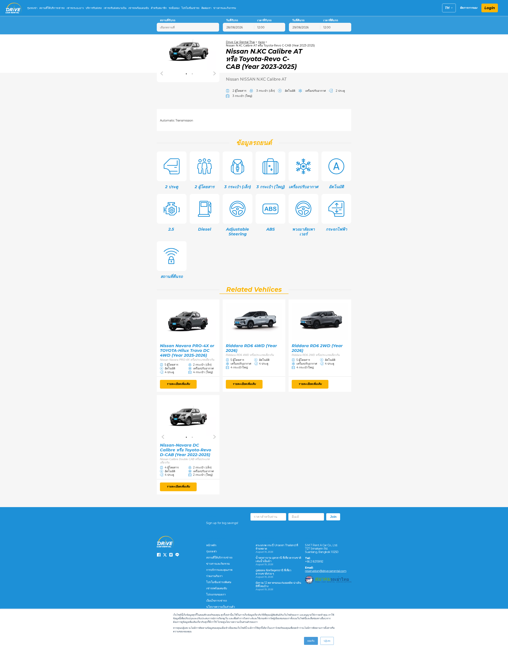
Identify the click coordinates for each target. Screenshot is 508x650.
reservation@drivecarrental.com (325, 571)
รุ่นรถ (261, 42)
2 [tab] (192, 74)
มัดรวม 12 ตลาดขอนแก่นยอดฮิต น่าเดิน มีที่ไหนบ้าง (278, 584)
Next (214, 73)
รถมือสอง (174, 8)
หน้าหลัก (211, 545)
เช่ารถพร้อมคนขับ (138, 8)
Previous (162, 73)
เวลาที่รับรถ (264, 20)
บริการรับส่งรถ (94, 8)
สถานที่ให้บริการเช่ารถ (52, 8)
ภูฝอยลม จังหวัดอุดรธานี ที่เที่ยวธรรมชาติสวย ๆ (273, 571)
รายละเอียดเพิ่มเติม (178, 383)
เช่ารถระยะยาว (75, 8)
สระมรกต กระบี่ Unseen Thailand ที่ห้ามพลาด (277, 546)
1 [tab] (186, 74)
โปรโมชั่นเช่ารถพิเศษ (218, 582)
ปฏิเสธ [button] (327, 640)
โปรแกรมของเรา (216, 594)
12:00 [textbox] (261, 27)
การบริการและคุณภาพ (219, 570)
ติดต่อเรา (206, 8)
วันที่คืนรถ (298, 20)
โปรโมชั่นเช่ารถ (190, 8)
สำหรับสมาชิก (159, 8)
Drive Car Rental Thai (240, 42)
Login (489, 8)
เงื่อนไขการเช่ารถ (216, 600)
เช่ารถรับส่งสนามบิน (115, 8)
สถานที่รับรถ (167, 20)
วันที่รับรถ (232, 20)
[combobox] (269, 27)
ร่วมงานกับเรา (214, 576)
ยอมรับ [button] (311, 640)
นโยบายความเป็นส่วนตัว (220, 607)
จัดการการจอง (468, 8)
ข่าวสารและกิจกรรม (224, 8)
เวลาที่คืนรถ (330, 20)
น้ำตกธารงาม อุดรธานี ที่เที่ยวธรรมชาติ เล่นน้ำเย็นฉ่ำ (278, 559)
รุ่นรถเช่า (32, 8)
